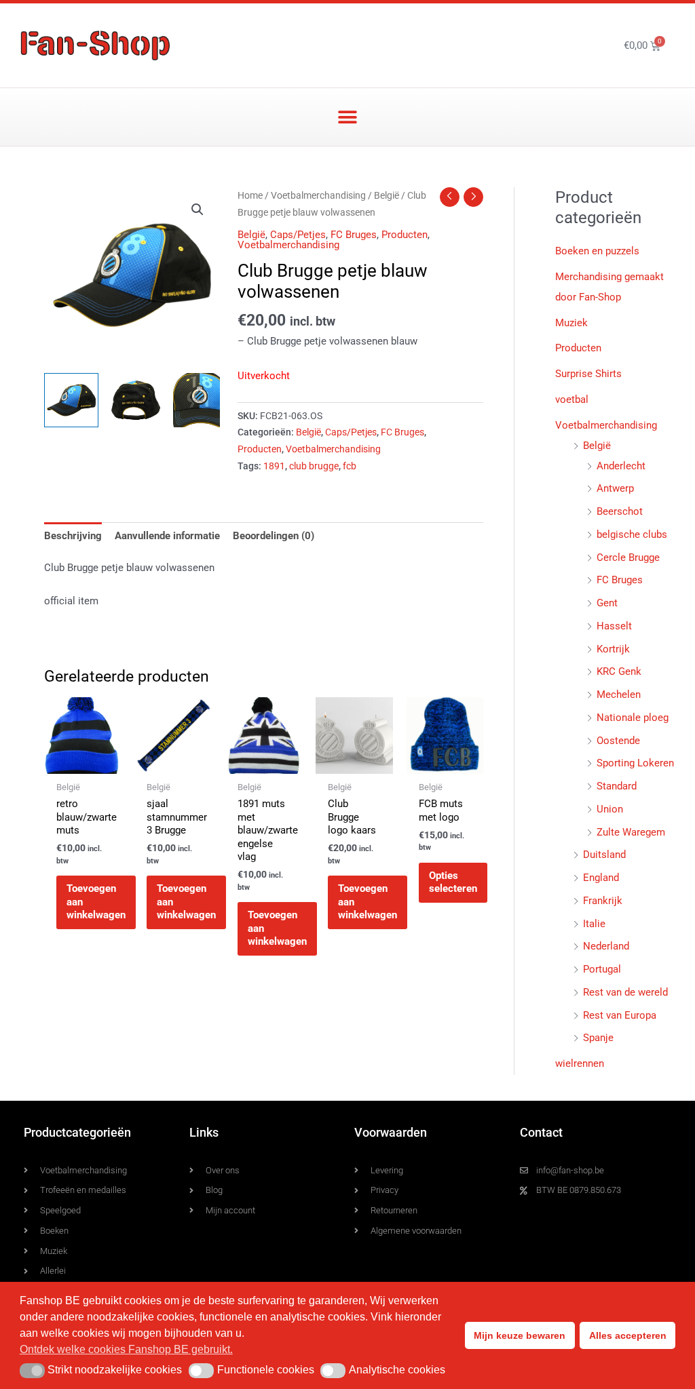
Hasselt (614, 626)
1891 (274, 466)
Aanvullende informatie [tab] (167, 536)
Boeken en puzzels (597, 251)
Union (610, 809)
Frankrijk (602, 901)
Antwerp (615, 488)
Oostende (618, 741)
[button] (348, 117)
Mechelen (619, 694)
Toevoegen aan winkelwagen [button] (96, 901)
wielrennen (579, 1063)
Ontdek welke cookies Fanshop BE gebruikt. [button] (126, 1349)
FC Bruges (354, 235)
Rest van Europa (619, 1015)
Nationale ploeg (633, 717)
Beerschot (620, 511)
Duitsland (604, 854)
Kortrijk (613, 649)
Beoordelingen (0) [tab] (273, 536)
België (386, 195)
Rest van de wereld (625, 992)
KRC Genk (619, 671)
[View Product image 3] (200, 400)
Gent (607, 603)
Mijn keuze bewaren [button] (519, 1335)
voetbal (571, 399)
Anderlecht (621, 466)
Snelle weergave (82, 762)
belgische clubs (632, 534)
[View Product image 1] (71, 400)
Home (250, 195)
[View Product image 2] (136, 400)
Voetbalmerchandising (318, 195)
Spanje (598, 1038)
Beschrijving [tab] (73, 536)
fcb (349, 466)
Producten (404, 235)
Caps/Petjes (298, 235)
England (601, 878)
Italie (594, 924)
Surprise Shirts (588, 374)
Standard (617, 786)
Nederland (606, 946)
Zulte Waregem (631, 832)
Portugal (602, 969)
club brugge (314, 466)
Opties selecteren (453, 882)
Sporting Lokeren (635, 763)
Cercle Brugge (628, 557)
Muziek (571, 323)
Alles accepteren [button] (627, 1335)
